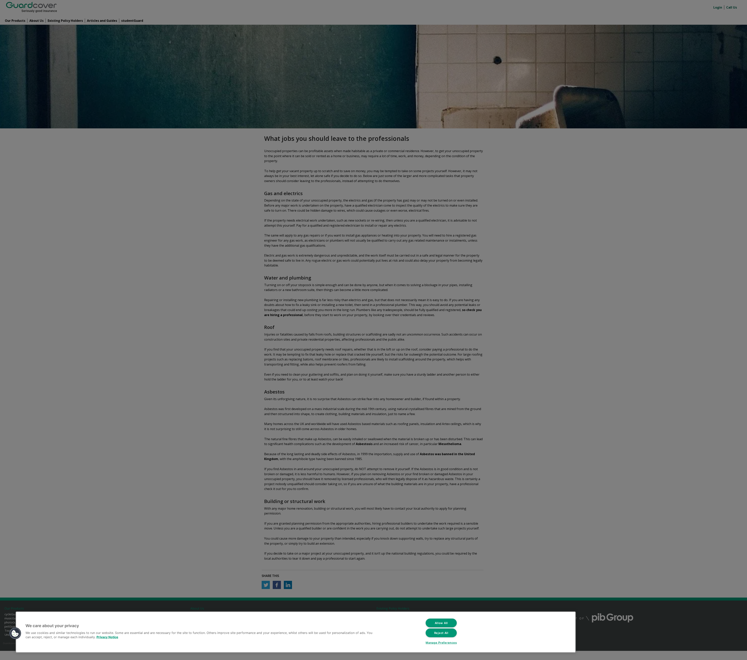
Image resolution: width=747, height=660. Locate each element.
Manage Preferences (441, 642)
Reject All (441, 633)
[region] (296, 632)
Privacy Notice (107, 637)
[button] (15, 633)
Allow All (441, 623)
